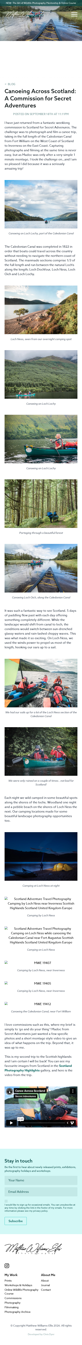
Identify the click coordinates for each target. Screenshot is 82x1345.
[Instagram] (33, 1265)
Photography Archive (18, 1312)
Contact (46, 1289)
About (45, 1280)
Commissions (13, 1298)
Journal (45, 1285)
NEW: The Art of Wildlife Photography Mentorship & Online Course (41, 3)
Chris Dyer (48, 1334)
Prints (8, 1280)
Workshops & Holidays (18, 1285)
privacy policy (40, 1210)
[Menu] (74, 14)
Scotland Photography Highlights (38, 1068)
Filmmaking (11, 1307)
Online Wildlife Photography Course (22, 1291)
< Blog (10, 84)
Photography (13, 1302)
